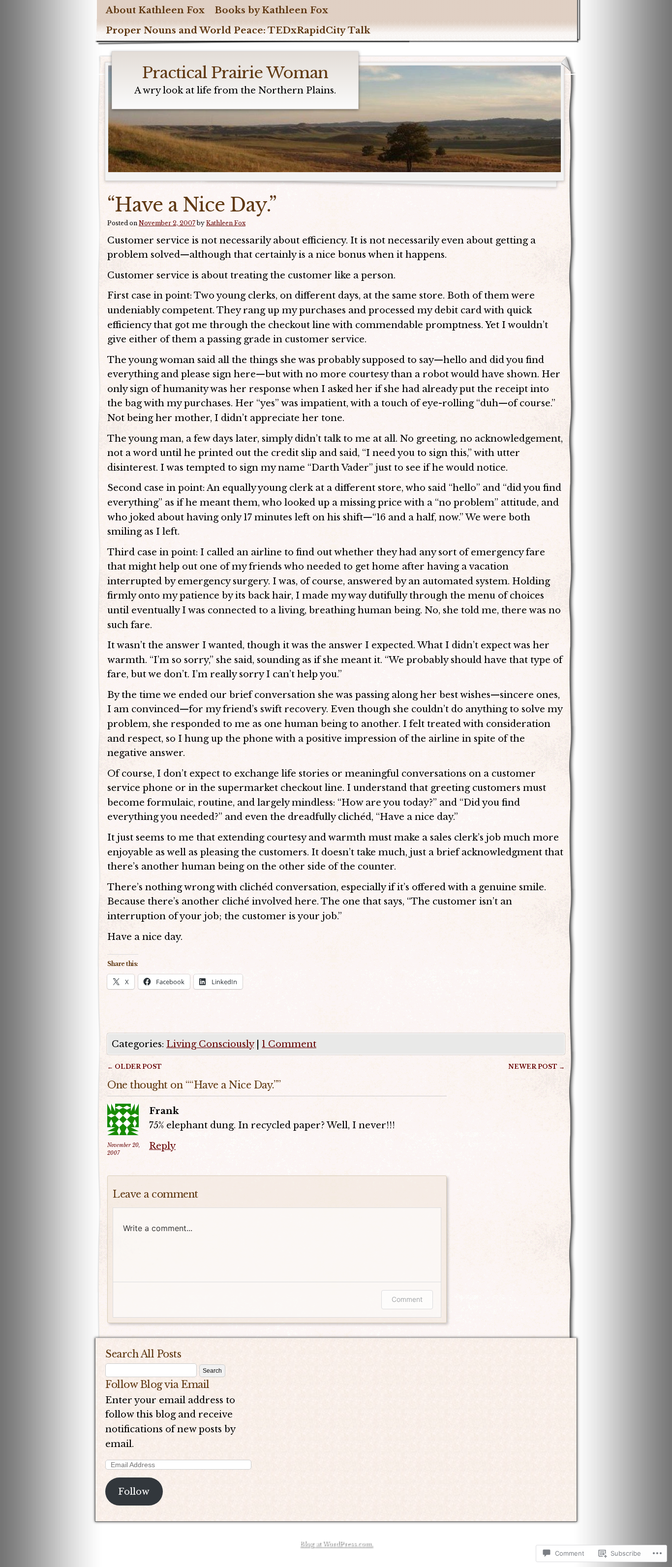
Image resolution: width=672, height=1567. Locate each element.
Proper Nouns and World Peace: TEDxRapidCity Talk (238, 30)
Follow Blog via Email (157, 1384)
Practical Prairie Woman (235, 73)
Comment (407, 1299)
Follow (134, 1491)
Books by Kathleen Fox (271, 10)
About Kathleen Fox (155, 10)
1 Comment (289, 1044)
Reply (162, 1145)
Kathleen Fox (225, 223)
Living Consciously (210, 1044)
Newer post (536, 1066)
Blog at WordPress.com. (336, 1543)
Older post (134, 1066)
